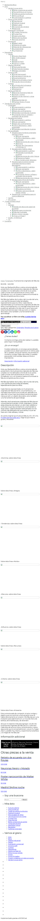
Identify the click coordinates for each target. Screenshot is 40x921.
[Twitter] (9, 332)
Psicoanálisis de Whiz (16, 815)
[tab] (8, 361)
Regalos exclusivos (15, 118)
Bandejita (11, 827)
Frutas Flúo (12, 818)
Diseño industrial (14, 65)
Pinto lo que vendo (15, 19)
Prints (10, 855)
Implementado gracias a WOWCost (14, 918)
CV (9, 219)
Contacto (7, 221)
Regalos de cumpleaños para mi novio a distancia (24, 195)
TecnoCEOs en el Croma (17, 816)
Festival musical (14, 813)
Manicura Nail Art (14, 91)
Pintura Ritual (13, 809)
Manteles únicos (14, 825)
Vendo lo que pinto (15, 8)
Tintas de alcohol (14, 824)
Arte (6, 6)
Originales (12, 105)
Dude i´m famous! (15, 218)
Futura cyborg (13, 808)
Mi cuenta (12, 200)
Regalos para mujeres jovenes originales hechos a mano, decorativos (23, 163)
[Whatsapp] (15, 332)
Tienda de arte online (12, 104)
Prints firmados (13, 856)
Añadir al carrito (5, 325)
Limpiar (34, 322)
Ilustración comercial (16, 30)
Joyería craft (12, 72)
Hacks (10, 54)
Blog (10, 839)
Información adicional (21, 361)
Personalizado (13, 131)
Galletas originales (15, 829)
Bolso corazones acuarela (17, 822)
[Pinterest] (2, 332)
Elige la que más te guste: (10, 322)
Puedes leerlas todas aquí (10, 418)
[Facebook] (5, 332)
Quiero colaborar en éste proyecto (21, 858)
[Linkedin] (12, 332)
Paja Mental (12, 820)
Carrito (10, 198)
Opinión (11, 205)
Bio (9, 203)
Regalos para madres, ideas (22, 149)
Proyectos (12, 41)
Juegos (11, 83)
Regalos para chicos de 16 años (23, 180)
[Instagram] (18, 332)
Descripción (8, 361)
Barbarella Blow (10, 5)
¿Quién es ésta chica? (12, 201)
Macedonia (8, 52)
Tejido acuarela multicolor (18, 811)
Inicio (3, 281)
